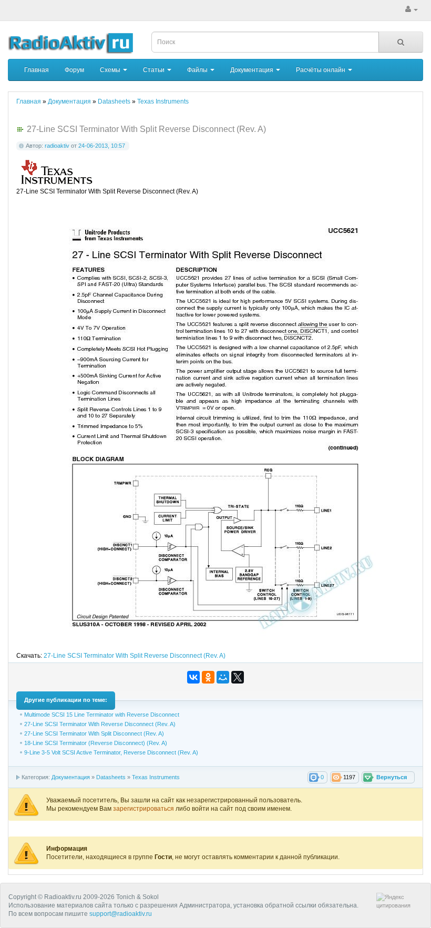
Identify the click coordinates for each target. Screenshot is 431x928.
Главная (36, 70)
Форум (74, 70)
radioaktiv (57, 145)
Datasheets (111, 777)
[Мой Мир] (223, 677)
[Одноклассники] (208, 677)
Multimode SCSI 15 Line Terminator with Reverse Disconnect (101, 714)
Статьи (154, 70)
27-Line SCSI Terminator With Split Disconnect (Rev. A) (94, 733)
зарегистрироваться (144, 808)
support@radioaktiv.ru (120, 913)
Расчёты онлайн (321, 70)
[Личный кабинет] (411, 9)
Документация (252, 70)
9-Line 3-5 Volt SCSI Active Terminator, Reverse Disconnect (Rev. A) (111, 752)
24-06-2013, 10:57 (101, 145)
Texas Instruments (156, 777)
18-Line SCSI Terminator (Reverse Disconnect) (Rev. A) (95, 743)
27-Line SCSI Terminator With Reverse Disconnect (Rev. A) (100, 724)
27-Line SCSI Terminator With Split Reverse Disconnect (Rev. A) (134, 655)
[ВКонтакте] (193, 677)
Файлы (198, 70)
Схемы (111, 70)
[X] (237, 677)
